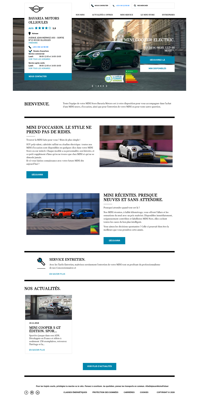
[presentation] (92, 86)
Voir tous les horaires (39, 59)
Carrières (129, 392)
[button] (96, 86)
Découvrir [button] (37, 175)
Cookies (144, 392)
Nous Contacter (101, 5)
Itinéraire (33, 43)
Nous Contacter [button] (38, 77)
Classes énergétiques (75, 392)
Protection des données (105, 392)
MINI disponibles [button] (157, 68)
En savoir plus (57, 274)
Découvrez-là (157, 60)
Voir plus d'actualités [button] (99, 366)
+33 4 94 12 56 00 (122, 5)
